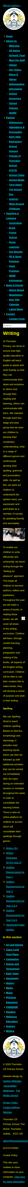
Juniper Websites (12, 1081)
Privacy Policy (10, 1102)
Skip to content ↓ (12, 5)
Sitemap (7, 1112)
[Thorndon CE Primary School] (14, 29)
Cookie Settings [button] (11, 1107)
